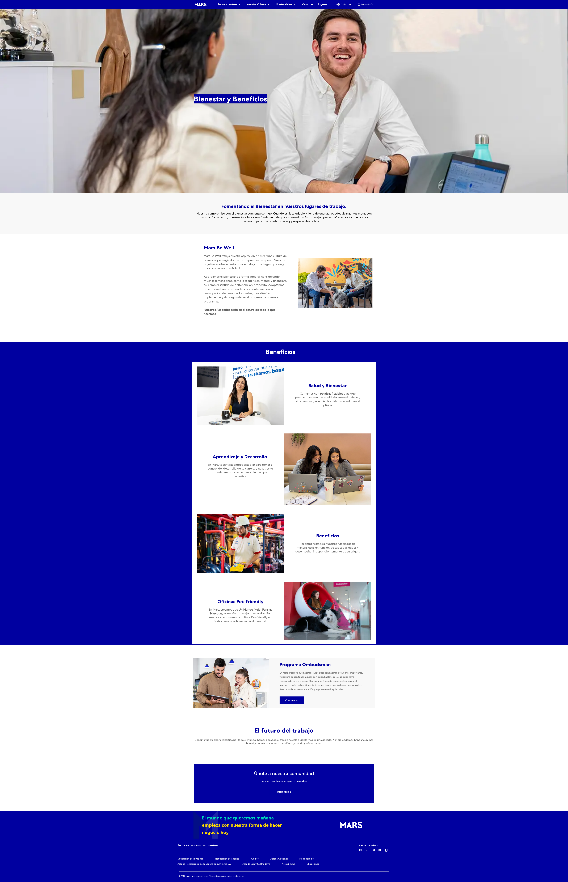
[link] (198, 845)
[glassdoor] (386, 850)
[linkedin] (367, 850)
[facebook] (360, 850)
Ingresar (323, 4)
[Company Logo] (200, 4)
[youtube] (380, 850)
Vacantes (307, 4)
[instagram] (373, 850)
